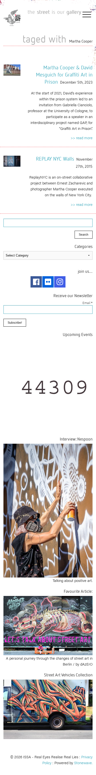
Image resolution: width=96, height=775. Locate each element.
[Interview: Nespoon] (48, 510)
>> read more (82, 137)
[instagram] (59, 282)
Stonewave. (83, 762)
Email (87, 302)
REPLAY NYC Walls (55, 158)
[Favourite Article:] (48, 624)
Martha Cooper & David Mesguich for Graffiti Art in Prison (64, 74)
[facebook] (36, 282)
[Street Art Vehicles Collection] (48, 708)
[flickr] (48, 282)
